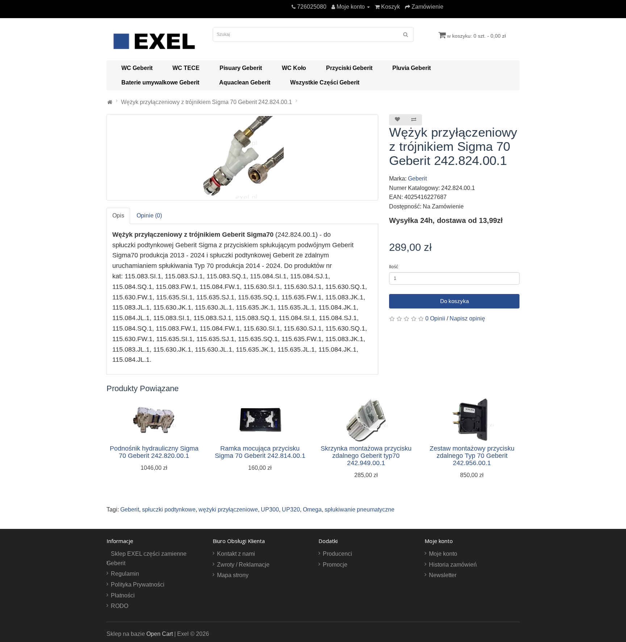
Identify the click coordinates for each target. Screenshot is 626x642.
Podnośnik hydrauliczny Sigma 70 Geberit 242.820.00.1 (154, 452)
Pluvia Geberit (411, 68)
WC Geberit (137, 68)
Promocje (335, 565)
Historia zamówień (453, 565)
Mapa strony (233, 575)
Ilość (393, 266)
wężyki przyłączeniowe (228, 509)
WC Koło (294, 68)
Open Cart (159, 634)
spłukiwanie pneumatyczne (360, 509)
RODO (119, 606)
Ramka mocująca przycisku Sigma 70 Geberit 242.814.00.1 (260, 452)
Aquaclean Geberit (244, 82)
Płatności (123, 595)
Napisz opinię (467, 318)
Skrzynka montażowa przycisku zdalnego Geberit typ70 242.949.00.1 (366, 456)
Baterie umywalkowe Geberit (160, 82)
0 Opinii (435, 318)
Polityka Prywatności (137, 584)
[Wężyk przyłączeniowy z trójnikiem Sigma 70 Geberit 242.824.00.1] (242, 157)
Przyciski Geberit (349, 68)
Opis (118, 215)
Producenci (337, 554)
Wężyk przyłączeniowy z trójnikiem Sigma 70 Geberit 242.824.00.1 (206, 102)
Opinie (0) (149, 215)
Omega (312, 509)
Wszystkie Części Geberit (324, 82)
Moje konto (443, 554)
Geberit (417, 178)
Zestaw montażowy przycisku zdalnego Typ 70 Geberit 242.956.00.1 (472, 456)
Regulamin (125, 574)
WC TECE (186, 68)
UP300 (270, 509)
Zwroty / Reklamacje (243, 565)
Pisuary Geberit (241, 68)
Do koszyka (454, 301)
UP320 (291, 509)
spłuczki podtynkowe (169, 509)
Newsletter (442, 575)
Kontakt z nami (236, 554)
